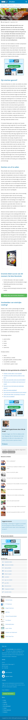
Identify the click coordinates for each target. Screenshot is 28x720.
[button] (26, 1)
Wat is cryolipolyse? (11, 461)
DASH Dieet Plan (9, 636)
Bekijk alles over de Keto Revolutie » (14, 295)
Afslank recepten (8, 574)
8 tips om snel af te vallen (12, 472)
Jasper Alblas (8, 628)
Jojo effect (6, 583)
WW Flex (7, 612)
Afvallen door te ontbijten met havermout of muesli (14, 383)
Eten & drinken (11, 452)
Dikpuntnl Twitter (9, 676)
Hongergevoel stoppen (9, 589)
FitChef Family (8, 600)
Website (5, 444)
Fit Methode (17, 5)
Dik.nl (7, 718)
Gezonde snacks (7, 592)
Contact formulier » (8, 693)
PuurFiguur (8, 620)
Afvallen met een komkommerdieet (14, 489)
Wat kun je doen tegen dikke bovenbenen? (16, 506)
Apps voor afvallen (8, 580)
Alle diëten (3, 5)
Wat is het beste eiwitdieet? (10, 390)
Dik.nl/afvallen (11, 649)
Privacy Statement (7, 710)
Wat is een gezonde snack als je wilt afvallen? (14, 380)
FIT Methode (8, 604)
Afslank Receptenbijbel (11, 616)
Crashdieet (6, 577)
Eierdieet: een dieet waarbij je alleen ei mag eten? (14, 376)
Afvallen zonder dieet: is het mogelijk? (13, 373)
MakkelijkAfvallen (9, 624)
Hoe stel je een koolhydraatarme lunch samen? (15, 392)
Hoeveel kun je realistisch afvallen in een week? (16, 467)
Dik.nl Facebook (8, 672)
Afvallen (12, 2)
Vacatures (5, 712)
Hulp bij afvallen (7, 568)
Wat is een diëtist (8, 571)
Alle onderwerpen (7, 706)
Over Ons (5, 704)
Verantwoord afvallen (8, 565)
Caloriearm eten (24, 5)
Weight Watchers (10, 5)
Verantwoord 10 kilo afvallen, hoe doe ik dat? (17, 483)
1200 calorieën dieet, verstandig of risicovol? (14, 394)
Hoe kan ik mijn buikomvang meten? (15, 478)
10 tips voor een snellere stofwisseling (15, 495)
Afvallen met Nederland (11, 632)
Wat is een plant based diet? (13, 500)
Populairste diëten (8, 562)
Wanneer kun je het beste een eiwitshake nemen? (14, 387)
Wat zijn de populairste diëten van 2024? (16, 512)
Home (4, 700)
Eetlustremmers (7, 586)
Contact (5, 708)
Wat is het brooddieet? (9, 396)
